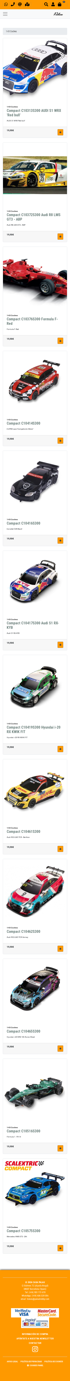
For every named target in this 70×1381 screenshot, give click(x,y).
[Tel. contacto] (13, 5)
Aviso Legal (12, 1361)
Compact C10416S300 (23, 523)
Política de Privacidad (31, 1361)
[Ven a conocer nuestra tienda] (27, 5)
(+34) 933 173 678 (37, 1292)
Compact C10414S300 (23, 423)
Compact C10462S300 (23, 931)
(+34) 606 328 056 (40, 1295)
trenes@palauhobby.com (38, 1299)
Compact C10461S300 (23, 831)
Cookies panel (36, 1365)
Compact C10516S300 (23, 1131)
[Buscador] (46, 5)
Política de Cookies (53, 1361)
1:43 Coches (11, 31)
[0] (62, 5)
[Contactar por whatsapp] (6, 5)
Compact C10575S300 (23, 1231)
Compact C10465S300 (23, 1031)
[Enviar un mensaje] (20, 5)
